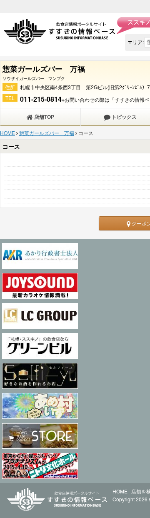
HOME (7, 132)
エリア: (136, 41)
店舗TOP (43, 116)
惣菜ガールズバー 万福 (46, 132)
